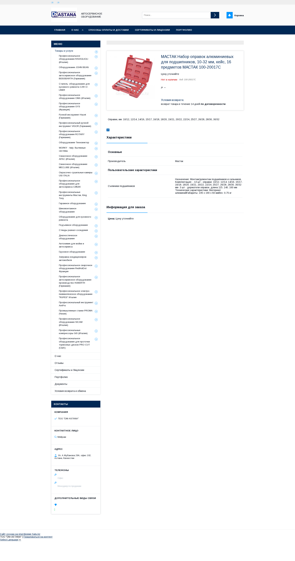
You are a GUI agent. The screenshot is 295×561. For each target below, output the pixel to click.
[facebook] (108, 130)
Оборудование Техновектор (74, 142)
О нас (75, 30)
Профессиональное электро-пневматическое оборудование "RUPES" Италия (75, 294)
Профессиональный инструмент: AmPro (76, 304)
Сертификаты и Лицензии (69, 370)
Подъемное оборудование (73, 225)
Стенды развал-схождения (73, 230)
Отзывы (59, 363)
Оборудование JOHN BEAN (74, 67)
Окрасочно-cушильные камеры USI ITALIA (75, 174)
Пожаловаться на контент (38, 536)
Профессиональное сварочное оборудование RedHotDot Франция (75, 268)
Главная (59, 30)
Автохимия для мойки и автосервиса (71, 245)
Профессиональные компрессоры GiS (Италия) (73, 332)
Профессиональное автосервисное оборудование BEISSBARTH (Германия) (75, 75)
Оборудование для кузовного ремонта (75, 218)
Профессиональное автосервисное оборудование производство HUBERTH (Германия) (75, 281)
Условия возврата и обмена (70, 391)
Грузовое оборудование (72, 251)
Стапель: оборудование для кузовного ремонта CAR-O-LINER (74, 87)
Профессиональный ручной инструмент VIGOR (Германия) (75, 124)
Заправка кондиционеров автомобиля (72, 258)
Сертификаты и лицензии (152, 30)
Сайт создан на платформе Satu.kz (20, 534)
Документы (61, 384)
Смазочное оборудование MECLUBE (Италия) (73, 165)
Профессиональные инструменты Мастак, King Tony (73, 195)
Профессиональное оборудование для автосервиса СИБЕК (70, 183)
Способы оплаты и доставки (108, 30)
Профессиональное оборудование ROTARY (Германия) (72, 134)
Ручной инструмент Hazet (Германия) (72, 116)
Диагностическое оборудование (68, 237)
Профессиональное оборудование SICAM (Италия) (70, 322)
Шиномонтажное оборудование (67, 210)
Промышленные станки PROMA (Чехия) (75, 312)
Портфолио (184, 30)
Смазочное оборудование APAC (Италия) (73, 157)
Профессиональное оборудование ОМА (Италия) (74, 96)
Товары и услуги (64, 50)
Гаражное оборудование (72, 203)
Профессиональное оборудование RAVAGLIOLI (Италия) (73, 59)
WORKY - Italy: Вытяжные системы (72, 149)
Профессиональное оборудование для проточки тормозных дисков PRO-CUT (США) (74, 343)
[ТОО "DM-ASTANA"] (64, 21)
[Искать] (215, 15)
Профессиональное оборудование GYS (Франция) (69, 106)
